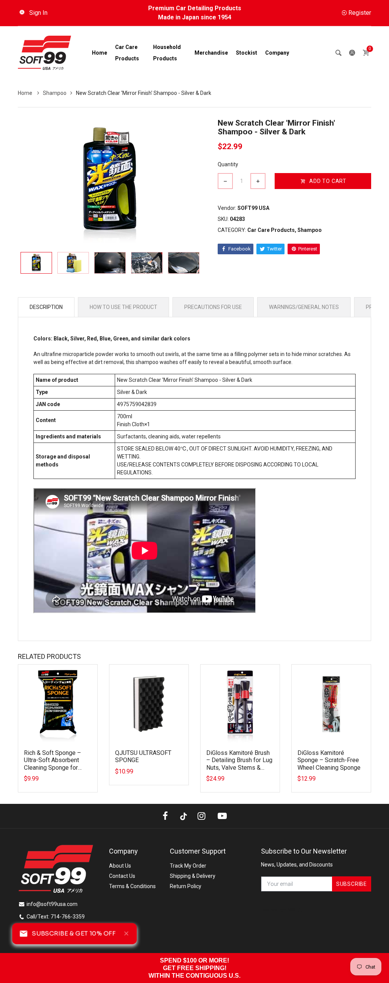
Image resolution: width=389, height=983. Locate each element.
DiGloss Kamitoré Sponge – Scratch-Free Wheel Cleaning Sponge (329, 760)
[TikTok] (183, 816)
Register (359, 12)
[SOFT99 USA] (44, 52)
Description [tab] (46, 307)
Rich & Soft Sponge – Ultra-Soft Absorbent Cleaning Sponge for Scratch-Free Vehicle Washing (52, 767)
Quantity (228, 164)
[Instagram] (201, 816)
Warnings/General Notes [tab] (304, 307)
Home (25, 93)
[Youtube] (222, 816)
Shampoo (54, 93)
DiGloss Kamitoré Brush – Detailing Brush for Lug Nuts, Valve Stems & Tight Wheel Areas (239, 763)
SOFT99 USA (253, 208)
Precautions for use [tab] (213, 307)
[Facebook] (165, 816)
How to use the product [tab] (123, 307)
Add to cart (327, 181)
